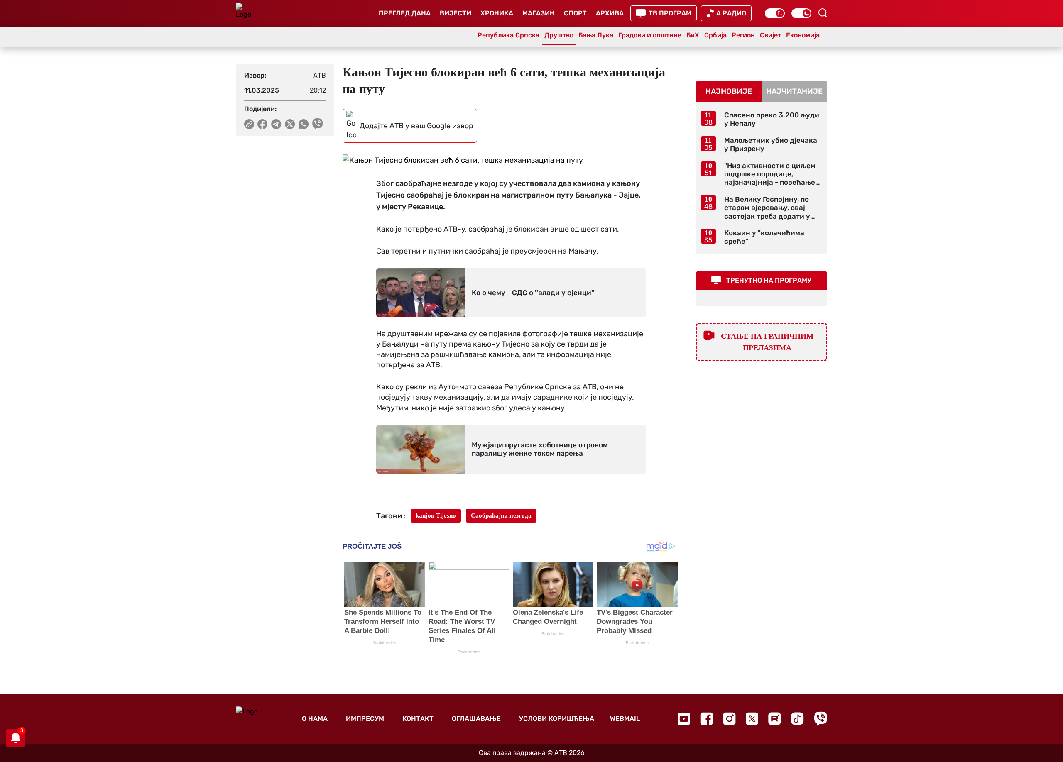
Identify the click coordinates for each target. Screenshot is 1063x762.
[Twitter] (752, 718)
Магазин (538, 13)
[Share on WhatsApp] (304, 124)
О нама (315, 719)
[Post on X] (290, 124)
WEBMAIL (625, 719)
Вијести (455, 13)
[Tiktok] (797, 718)
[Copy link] (249, 124)
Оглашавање (476, 719)
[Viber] (820, 718)
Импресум (365, 719)
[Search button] (822, 12)
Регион (743, 35)
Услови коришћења (556, 719)
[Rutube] (774, 718)
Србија (715, 35)
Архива (610, 13)
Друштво (558, 35)
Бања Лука (595, 35)
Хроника (496, 13)
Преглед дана (405, 13)
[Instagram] (729, 718)
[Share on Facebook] (262, 124)
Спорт (575, 13)
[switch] (775, 13)
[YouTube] (684, 719)
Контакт (418, 719)
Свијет (770, 35)
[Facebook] (706, 718)
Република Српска (508, 35)
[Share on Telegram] (276, 124)
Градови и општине (649, 35)
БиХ (692, 35)
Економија (803, 35)
